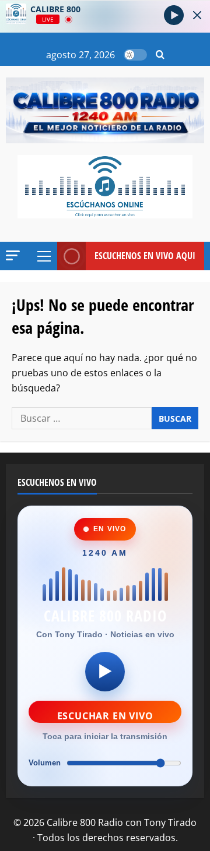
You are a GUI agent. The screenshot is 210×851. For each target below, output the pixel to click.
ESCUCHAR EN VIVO (105, 715)
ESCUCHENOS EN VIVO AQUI (144, 255)
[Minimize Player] (197, 15)
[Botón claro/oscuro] (135, 55)
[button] (160, 55)
